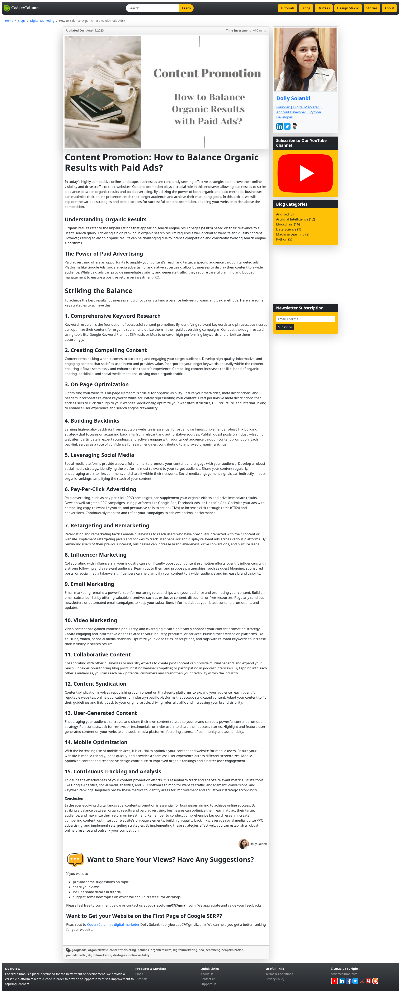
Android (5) (285, 214)
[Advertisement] (303, 274)
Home (9, 21)
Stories (371, 8)
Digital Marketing (42, 21)
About (389, 8)
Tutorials (287, 8)
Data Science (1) (288, 229)
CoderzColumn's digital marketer (113, 924)
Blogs (306, 8)
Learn (186, 8)
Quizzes (323, 8)
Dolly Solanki (258, 844)
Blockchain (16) (288, 224)
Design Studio (348, 8)
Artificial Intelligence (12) (295, 219)
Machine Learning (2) (292, 234)
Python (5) (284, 239)
